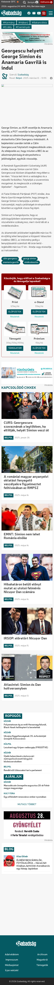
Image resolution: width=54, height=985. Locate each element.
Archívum (42, 954)
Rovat (12, 78)
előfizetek (14, 312)
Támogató (15, 339)
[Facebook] (28, 13)
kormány (10, 22)
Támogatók (42, 965)
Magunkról (42, 960)
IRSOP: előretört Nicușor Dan (25, 638)
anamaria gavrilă (11, 262)
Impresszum (12, 960)
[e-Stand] (43, 13)
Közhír (7, 721)
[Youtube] (38, 13)
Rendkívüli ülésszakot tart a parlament (23, 770)
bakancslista (40, 22)
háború (24, 22)
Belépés (31, 2)
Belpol (19, 78)
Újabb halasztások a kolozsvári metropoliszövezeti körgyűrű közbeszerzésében (19, 759)
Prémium (39, 339)
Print (15, 302)
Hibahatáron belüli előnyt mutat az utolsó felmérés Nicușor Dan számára (22, 588)
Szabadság (23, 75)
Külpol (7, 744)
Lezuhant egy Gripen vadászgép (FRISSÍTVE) (26, 748)
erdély (8, 27)
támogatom (15, 348)
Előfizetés (45, 2)
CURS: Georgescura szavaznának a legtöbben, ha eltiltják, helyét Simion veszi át (26, 426)
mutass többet (27, 804)
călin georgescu (10, 259)
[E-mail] (33, 13)
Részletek (14, 317)
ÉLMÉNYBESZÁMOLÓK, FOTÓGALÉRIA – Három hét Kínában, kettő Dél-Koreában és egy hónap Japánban (33, 864)
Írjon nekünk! (11, 970)
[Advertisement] (27, 905)
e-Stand (39, 302)
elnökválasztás (31, 262)
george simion (29, 259)
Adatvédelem (12, 954)
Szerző (12, 75)
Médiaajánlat (12, 965)
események (23, 27)
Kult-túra (9, 794)
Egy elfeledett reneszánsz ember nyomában (25, 797)
